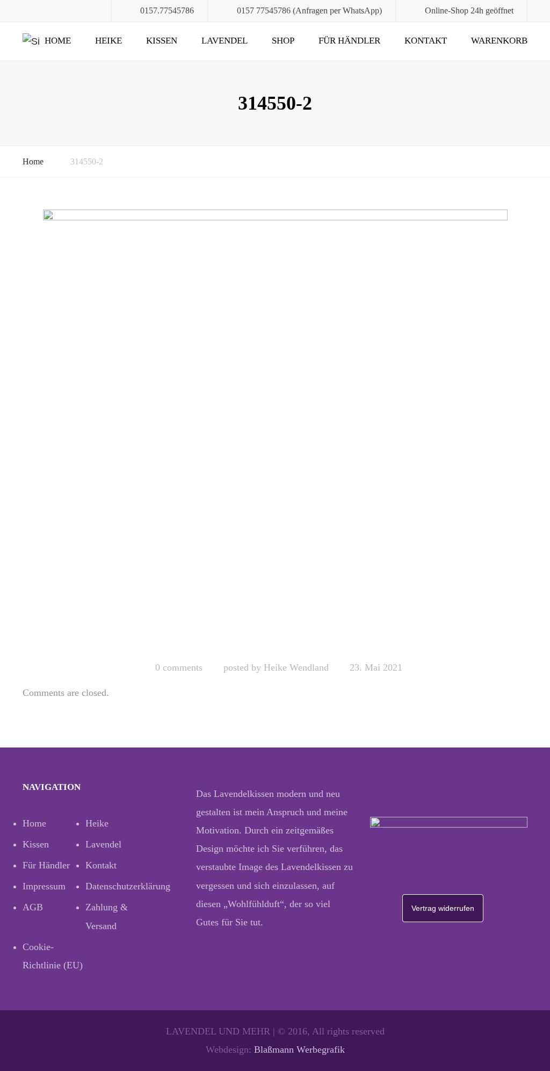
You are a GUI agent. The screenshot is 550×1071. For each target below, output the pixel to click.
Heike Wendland (296, 667)
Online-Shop (446, 10)
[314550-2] (275, 430)
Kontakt (425, 40)
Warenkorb (499, 40)
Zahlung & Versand (106, 916)
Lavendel (224, 40)
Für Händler (349, 40)
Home (58, 40)
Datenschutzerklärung (116, 886)
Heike (108, 40)
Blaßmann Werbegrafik (299, 1049)
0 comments (178, 667)
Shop (283, 40)
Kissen (161, 40)
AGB (33, 907)
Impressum (44, 886)
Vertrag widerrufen (442, 908)
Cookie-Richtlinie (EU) (53, 956)
